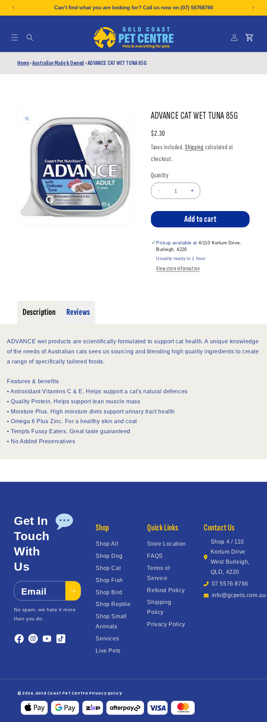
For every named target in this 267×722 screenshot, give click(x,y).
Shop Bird (109, 592)
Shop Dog (109, 556)
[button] (14, 37)
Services (107, 638)
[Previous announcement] (13, 7)
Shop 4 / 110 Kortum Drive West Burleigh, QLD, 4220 (230, 556)
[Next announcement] (253, 7)
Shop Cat (108, 568)
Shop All (107, 544)
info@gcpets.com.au (239, 595)
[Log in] (234, 37)
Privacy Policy (166, 624)
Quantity (159, 175)
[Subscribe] (73, 591)
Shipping (194, 147)
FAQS (155, 556)
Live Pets (108, 651)
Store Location (166, 544)
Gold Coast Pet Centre (61, 693)
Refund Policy (166, 590)
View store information (178, 268)
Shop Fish (109, 580)
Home (23, 63)
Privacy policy (105, 693)
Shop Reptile (113, 604)
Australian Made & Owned (58, 63)
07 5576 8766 (230, 584)
